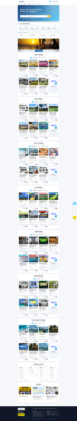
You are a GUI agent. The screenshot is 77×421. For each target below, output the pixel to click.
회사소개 (33, 408)
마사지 (45, 57)
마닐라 (23, 18)
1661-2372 (20, 412)
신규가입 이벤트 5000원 (22, 50)
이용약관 (47, 408)
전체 (31, 57)
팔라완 (34, 18)
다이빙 (44, 323)
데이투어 (39, 57)
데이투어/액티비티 (41, 234)
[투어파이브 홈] (22, 1)
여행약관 (44, 408)
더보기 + (26, 379)
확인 (38, 414)
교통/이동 (36, 323)
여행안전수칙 (55, 408)
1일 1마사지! (47, 50)
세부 (29, 18)
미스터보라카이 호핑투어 (55, 50)
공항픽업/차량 (35, 57)
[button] (21, 45)
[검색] (50, 1)
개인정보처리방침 (40, 408)
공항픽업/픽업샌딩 (34, 146)
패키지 (39, 146)
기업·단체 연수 (36, 408)
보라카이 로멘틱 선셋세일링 (39, 50)
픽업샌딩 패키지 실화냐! (31, 50)
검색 (49, 16)
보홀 (31, 18)
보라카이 (27, 18)
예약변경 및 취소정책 (50, 408)
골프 (42, 57)
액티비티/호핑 (42, 146)
